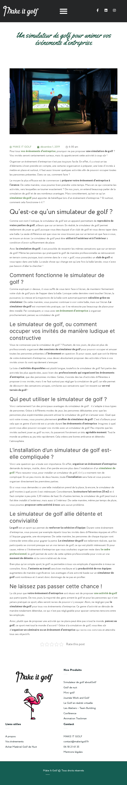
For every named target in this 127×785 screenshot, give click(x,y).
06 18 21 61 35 (71, 747)
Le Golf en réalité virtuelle (78, 703)
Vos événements (14, 741)
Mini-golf (69, 693)
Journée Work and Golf (76, 698)
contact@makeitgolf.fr (76, 741)
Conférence (70, 713)
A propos (10, 736)
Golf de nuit (70, 687)
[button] (63, 11)
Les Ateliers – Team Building (80, 708)
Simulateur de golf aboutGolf (80, 682)
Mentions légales (73, 752)
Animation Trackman (75, 718)
